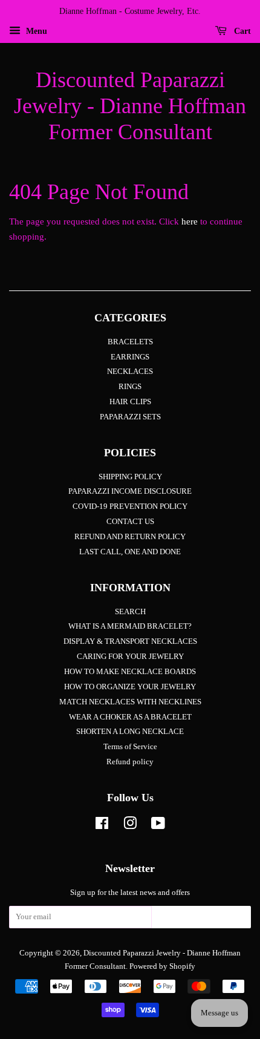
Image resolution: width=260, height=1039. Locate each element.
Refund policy (130, 762)
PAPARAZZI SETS (130, 417)
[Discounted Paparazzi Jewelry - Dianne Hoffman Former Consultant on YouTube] (158, 826)
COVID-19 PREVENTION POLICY (130, 506)
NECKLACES (130, 371)
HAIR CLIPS (130, 402)
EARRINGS (130, 357)
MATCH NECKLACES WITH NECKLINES (130, 702)
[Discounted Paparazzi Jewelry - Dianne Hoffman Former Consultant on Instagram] (130, 826)
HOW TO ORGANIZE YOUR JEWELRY (130, 687)
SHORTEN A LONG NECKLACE (130, 731)
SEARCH (130, 612)
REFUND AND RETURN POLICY (130, 537)
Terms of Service (130, 746)
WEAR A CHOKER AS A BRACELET (130, 717)
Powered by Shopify (162, 966)
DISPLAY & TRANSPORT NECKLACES (130, 641)
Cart (241, 31)
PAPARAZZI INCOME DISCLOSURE (130, 491)
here (189, 221)
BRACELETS (130, 342)
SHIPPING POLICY (130, 477)
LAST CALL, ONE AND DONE (130, 552)
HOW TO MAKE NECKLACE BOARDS (130, 671)
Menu (35, 31)
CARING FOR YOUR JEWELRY (130, 656)
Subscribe (201, 920)
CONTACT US (130, 521)
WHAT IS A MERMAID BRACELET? (130, 626)
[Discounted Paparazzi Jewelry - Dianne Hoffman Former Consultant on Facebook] (102, 826)
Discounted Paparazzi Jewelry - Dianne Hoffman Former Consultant (130, 106)
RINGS (130, 386)
